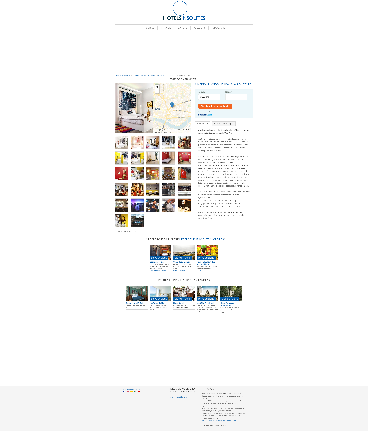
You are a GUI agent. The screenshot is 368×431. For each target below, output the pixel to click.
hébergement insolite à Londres (201, 239)
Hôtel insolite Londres (166, 75)
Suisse (150, 27)
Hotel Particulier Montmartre (227, 304)
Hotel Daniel (178, 303)
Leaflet (156, 130)
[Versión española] (131, 395)
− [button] (157, 91)
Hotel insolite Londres (205, 271)
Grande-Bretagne (139, 75)
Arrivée (201, 92)
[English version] (128, 395)
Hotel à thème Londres (158, 271)
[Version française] (124, 395)
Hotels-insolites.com (123, 75)
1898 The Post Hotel (205, 303)
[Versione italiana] (135, 395)
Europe (182, 27)
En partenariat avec (206, 112)
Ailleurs (200, 27)
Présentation (202, 123)
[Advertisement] (184, 52)
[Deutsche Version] (139, 395)
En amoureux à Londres (178, 397)
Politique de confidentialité (226, 421)
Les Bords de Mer (157, 303)
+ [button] (157, 87)
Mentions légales (208, 421)
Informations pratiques (224, 123)
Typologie (218, 27)
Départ (228, 92)
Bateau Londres (179, 271)
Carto (171, 130)
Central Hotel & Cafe (134, 303)
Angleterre (152, 75)
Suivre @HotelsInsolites (131, 389)
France (166, 27)
